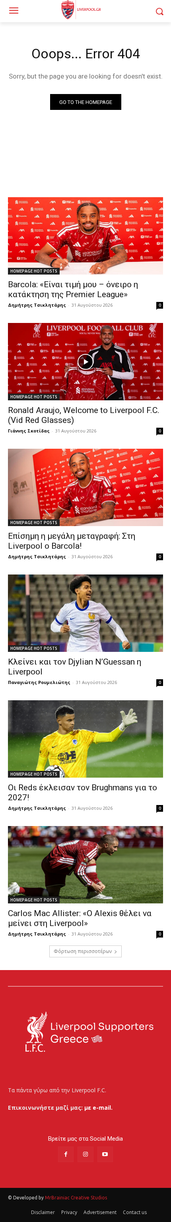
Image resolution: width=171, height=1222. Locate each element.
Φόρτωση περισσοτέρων (83, 951)
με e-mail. (98, 1107)
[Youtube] (105, 1154)
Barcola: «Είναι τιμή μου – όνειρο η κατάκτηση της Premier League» (73, 289)
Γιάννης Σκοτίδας (29, 431)
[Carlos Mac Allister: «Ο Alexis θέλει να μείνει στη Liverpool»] (85, 864)
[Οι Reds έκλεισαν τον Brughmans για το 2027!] (85, 739)
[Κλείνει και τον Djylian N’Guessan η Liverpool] (85, 613)
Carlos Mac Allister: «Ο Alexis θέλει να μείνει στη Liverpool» (80, 918)
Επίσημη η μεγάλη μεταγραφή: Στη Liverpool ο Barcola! (71, 541)
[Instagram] (85, 1154)
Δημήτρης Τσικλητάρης (37, 305)
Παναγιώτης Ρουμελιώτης (39, 682)
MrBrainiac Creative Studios (76, 1197)
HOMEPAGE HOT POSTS (33, 271)
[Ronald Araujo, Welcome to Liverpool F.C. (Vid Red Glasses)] (85, 361)
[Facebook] (66, 1154)
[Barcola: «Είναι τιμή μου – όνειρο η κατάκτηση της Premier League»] (85, 236)
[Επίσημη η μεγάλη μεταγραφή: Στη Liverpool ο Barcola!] (85, 487)
